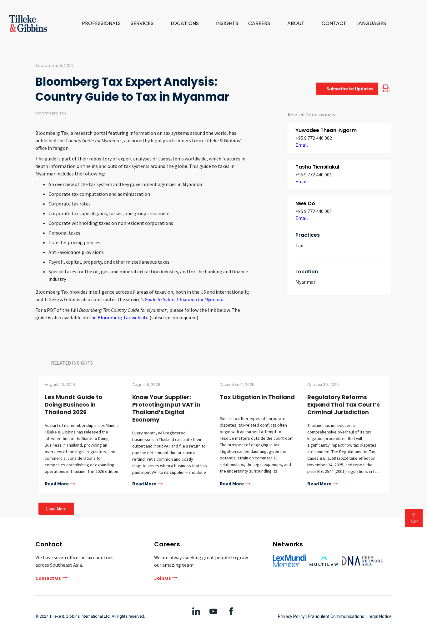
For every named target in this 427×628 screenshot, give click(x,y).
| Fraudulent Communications (335, 616)
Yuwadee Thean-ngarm (326, 130)
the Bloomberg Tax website (119, 317)
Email (301, 145)
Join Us (162, 578)
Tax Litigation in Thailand (257, 397)
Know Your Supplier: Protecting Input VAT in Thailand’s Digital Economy (166, 408)
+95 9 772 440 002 (313, 138)
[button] (146, 23)
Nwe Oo (305, 203)
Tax (299, 245)
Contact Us (48, 578)
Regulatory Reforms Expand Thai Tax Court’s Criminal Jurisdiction (343, 404)
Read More (57, 484)
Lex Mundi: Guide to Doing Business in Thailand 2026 (73, 404)
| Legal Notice (379, 616)
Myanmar (305, 282)
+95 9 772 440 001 (313, 174)
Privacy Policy (291, 616)
